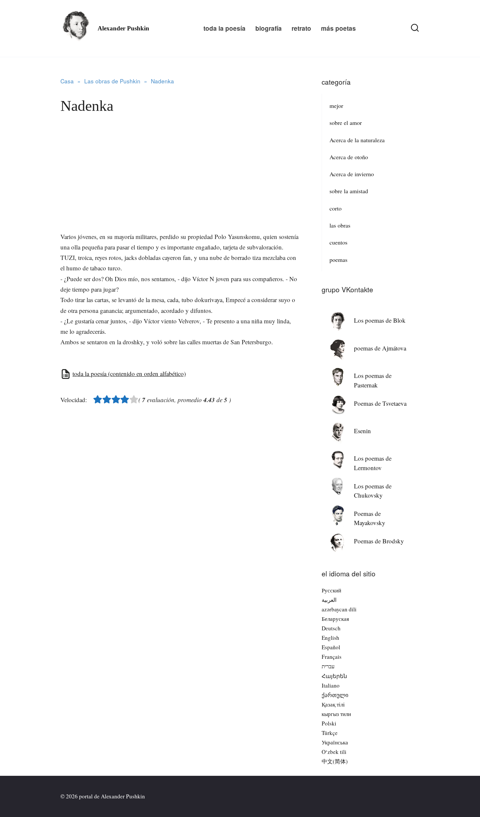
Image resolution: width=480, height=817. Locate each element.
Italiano (331, 685)
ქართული (335, 695)
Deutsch (331, 628)
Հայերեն (334, 676)
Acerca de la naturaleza (357, 140)
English (330, 637)
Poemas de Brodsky (379, 541)
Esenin (362, 431)
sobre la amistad (348, 191)
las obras (339, 225)
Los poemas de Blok (380, 320)
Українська (335, 742)
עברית (328, 666)
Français (332, 656)
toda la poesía (224, 28)
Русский (331, 590)
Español (331, 647)
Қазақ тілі (333, 704)
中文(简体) (335, 761)
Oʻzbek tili (334, 752)
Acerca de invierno (351, 174)
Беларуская (335, 618)
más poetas (338, 28)
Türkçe (330, 733)
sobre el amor (345, 123)
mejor (336, 106)
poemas (338, 260)
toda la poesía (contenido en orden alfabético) (129, 373)
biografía (268, 28)
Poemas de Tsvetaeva (380, 403)
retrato (301, 28)
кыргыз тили (336, 714)
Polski (329, 723)
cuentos (338, 242)
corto (335, 208)
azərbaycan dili (339, 609)
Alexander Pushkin (123, 28)
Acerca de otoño (348, 157)
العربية (329, 600)
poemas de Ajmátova (380, 348)
